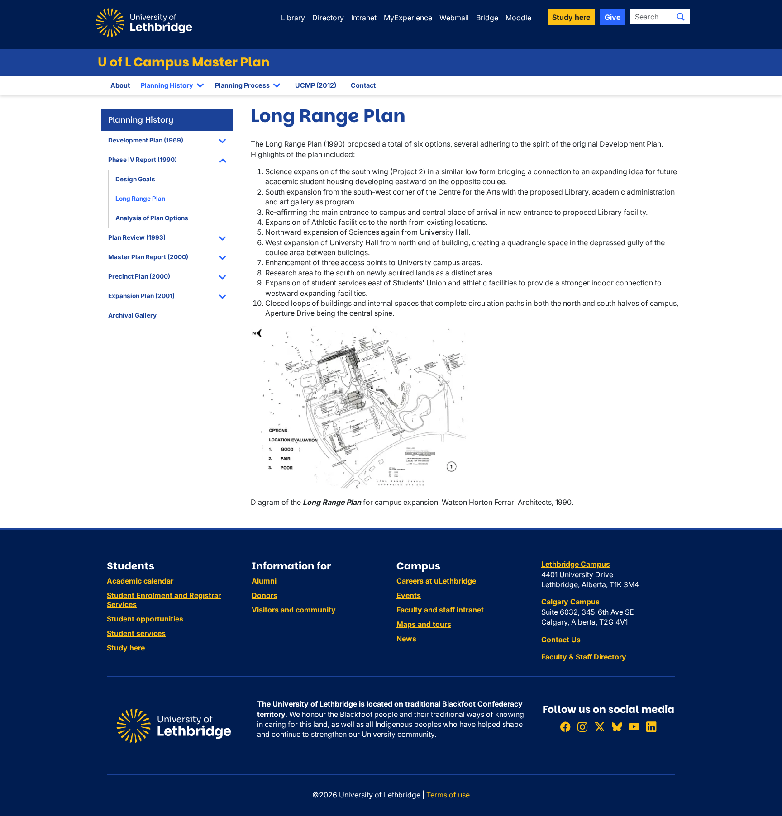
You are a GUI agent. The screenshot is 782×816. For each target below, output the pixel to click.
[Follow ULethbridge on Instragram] (582, 726)
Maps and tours (423, 624)
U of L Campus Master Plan (184, 62)
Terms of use (448, 794)
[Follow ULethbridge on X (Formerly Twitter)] (599, 726)
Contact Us (561, 639)
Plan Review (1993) (137, 237)
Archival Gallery (132, 315)
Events (408, 595)
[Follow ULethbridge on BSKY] (617, 726)
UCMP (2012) (315, 85)
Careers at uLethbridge (436, 580)
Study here (126, 647)
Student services (136, 633)
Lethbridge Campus (575, 564)
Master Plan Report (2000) (148, 257)
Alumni (264, 580)
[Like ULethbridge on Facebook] (565, 726)
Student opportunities (145, 618)
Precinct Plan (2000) (139, 276)
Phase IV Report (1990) (142, 159)
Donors (264, 595)
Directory (328, 17)
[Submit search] (681, 16)
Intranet (364, 17)
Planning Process (242, 85)
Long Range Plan (140, 198)
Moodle (518, 17)
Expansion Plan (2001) (141, 295)
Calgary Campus (570, 601)
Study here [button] (571, 17)
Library (293, 17)
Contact (363, 85)
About (120, 85)
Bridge (487, 17)
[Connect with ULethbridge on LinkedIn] (651, 726)
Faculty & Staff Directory (583, 656)
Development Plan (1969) (145, 140)
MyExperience (408, 17)
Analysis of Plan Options (151, 218)
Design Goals (135, 179)
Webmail (454, 17)
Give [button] (612, 17)
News (406, 638)
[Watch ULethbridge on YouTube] (634, 726)
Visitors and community (294, 609)
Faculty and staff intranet (440, 609)
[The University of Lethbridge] (174, 725)
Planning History (167, 85)
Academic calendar (140, 580)
